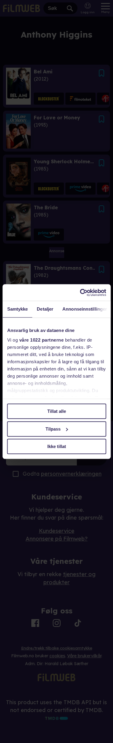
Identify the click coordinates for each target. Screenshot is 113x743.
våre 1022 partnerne (41, 339)
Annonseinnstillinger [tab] (84, 309)
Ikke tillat (56, 446)
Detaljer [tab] (45, 309)
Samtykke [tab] (17, 309)
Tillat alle (56, 411)
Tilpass (53, 428)
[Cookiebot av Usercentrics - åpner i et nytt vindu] (80, 292)
